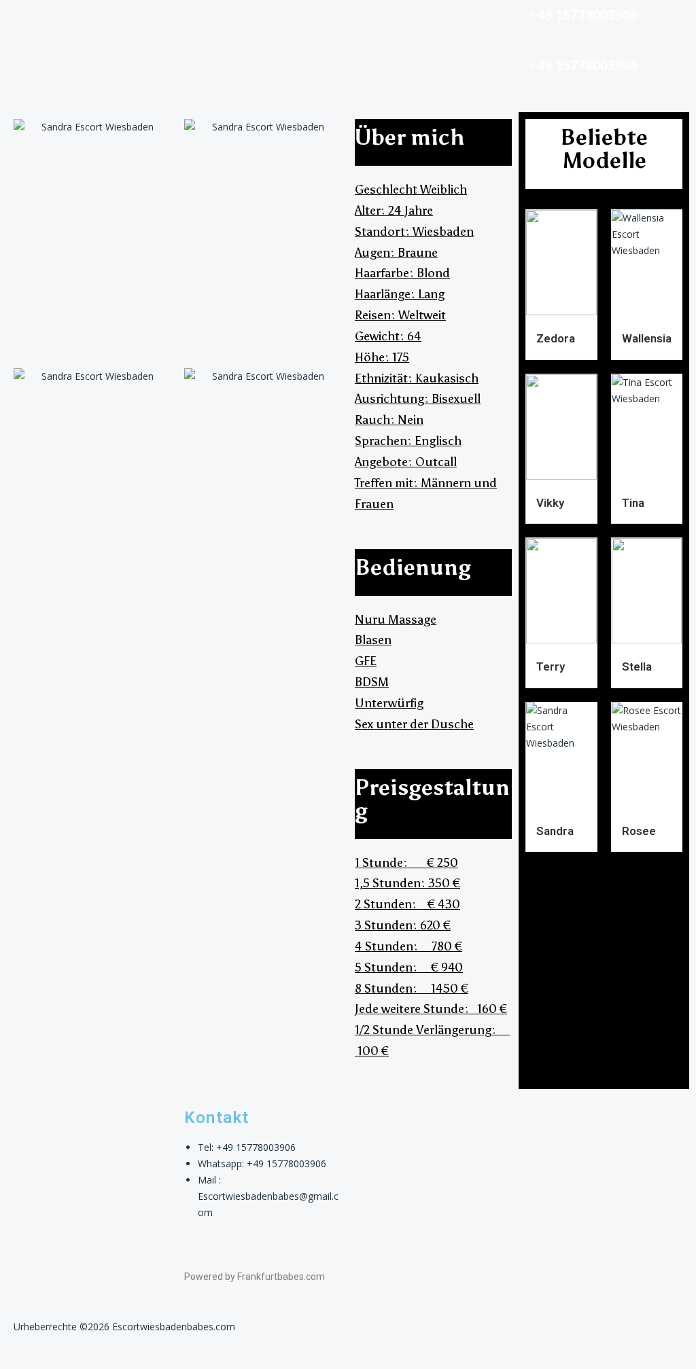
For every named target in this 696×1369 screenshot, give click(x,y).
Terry (550, 666)
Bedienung (413, 567)
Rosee (639, 831)
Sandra (555, 831)
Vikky (550, 503)
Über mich (410, 137)
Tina (633, 503)
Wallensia (647, 338)
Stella (637, 666)
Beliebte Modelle (604, 148)
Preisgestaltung (432, 799)
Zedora (555, 338)
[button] (87, 20)
